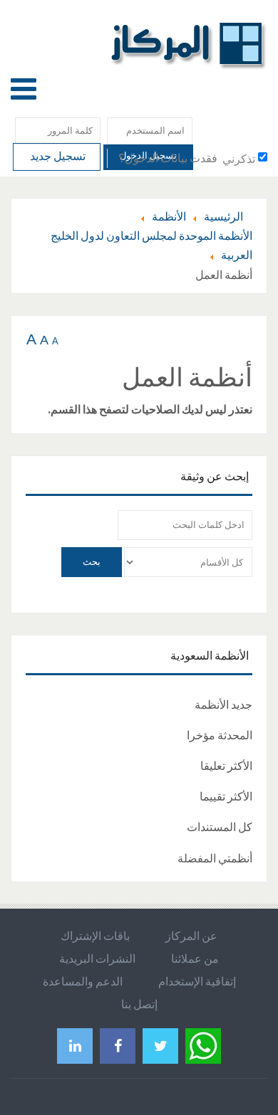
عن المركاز (191, 936)
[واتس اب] (203, 1044)
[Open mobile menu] (23, 89)
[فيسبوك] (117, 1046)
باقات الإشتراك (95, 936)
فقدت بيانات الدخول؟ (167, 158)
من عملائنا (195, 958)
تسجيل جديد (57, 156)
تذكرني (238, 159)
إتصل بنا (139, 1004)
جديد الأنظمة (223, 704)
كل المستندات (219, 827)
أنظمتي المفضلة (214, 858)
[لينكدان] (75, 1046)
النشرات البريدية (97, 958)
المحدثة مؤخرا (219, 735)
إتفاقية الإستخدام (197, 981)
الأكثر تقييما (226, 796)
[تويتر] (160, 1046)
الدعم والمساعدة (83, 981)
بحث (92, 562)
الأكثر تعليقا (226, 766)
